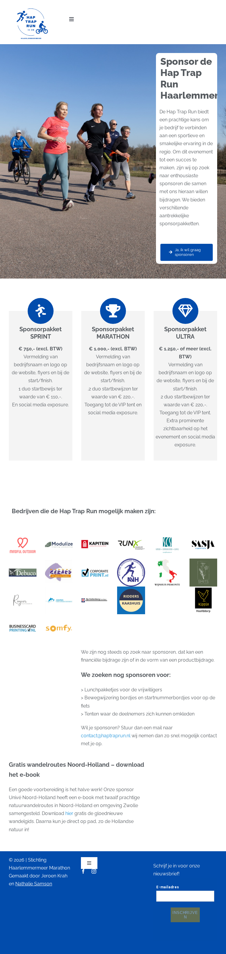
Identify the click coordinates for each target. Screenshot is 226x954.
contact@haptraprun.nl (105, 735)
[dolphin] (59, 589)
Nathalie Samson (33, 884)
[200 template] (59, 533)
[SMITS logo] (203, 561)
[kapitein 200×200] (95, 533)
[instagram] (94, 871)
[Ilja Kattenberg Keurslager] (95, 589)
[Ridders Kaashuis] (131, 589)
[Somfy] (59, 616)
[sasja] (203, 533)
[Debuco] (22, 561)
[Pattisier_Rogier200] (22, 589)
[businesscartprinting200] (22, 616)
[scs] (167, 533)
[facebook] (83, 871)
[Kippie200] (203, 589)
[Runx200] (131, 533)
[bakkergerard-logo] (59, 561)
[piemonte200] (167, 561)
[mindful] (22, 533)
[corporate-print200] (95, 561)
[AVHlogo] (131, 561)
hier (69, 813)
